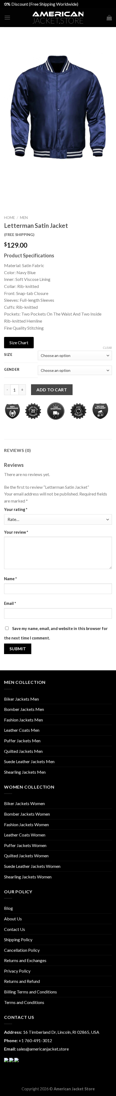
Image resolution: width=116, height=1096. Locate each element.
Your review (16, 532)
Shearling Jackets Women (28, 876)
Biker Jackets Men (21, 698)
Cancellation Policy (22, 950)
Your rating (15, 509)
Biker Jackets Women (24, 803)
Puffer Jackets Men (22, 740)
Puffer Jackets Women (25, 845)
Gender (11, 370)
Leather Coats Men (21, 730)
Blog (8, 908)
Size (8, 355)
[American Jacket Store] (58, 18)
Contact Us (14, 929)
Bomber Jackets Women (27, 813)
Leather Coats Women (24, 834)
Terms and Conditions (24, 1002)
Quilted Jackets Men (23, 751)
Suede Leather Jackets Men (29, 761)
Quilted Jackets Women (26, 855)
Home (9, 217)
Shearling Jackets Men (25, 772)
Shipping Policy (18, 939)
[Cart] (109, 18)
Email (10, 603)
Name (10, 578)
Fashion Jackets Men (23, 719)
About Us (13, 918)
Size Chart (18, 342)
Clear (107, 347)
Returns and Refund (22, 981)
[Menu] (7, 17)
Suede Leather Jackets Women (32, 866)
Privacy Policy (17, 970)
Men (24, 217)
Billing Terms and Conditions (30, 991)
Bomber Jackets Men (24, 709)
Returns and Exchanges (25, 960)
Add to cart (51, 389)
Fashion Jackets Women (26, 824)
